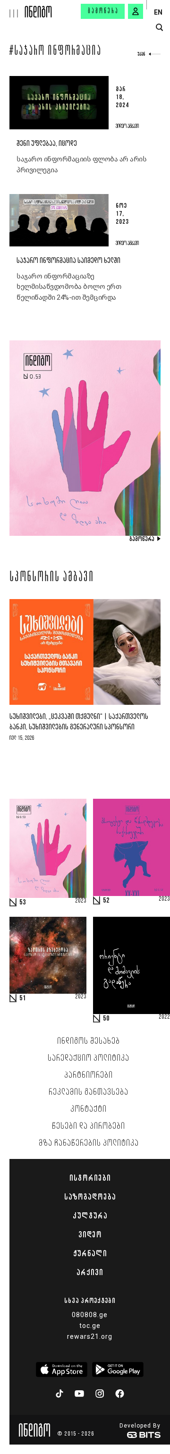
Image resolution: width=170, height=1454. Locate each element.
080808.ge (90, 1315)
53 (22, 902)
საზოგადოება (90, 1197)
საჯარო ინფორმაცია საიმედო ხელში (68, 261)
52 (106, 901)
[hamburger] (12, 8)
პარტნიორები (88, 1075)
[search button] (159, 28)
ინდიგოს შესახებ (88, 1041)
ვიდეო (90, 1234)
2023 (80, 901)
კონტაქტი (88, 1109)
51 (22, 998)
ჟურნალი (90, 1253)
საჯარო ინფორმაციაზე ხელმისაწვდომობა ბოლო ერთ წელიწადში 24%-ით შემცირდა (69, 287)
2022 (164, 1017)
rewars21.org (89, 1336)
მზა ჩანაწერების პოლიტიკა (89, 1143)
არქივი (89, 1272)
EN (158, 12)
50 (106, 1019)
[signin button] (135, 11)
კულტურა (90, 1215)
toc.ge (90, 1325)
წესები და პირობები (88, 1126)
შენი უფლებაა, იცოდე (47, 144)
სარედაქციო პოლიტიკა (88, 1058)
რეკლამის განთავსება (88, 1092)
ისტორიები (89, 1178)
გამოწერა (103, 11)
